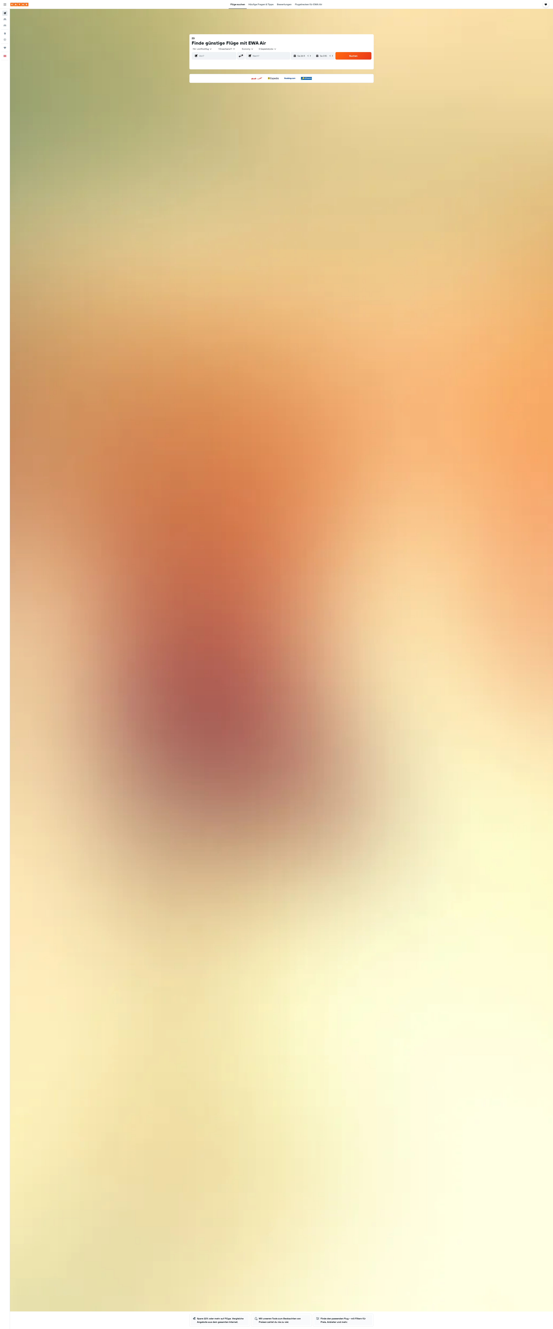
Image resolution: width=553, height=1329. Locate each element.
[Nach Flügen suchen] (5, 13)
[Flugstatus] (5, 39)
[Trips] (5, 48)
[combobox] (202, 48)
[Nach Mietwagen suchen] (5, 25)
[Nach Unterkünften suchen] (5, 19)
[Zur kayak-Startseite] (19, 4)
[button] (5, 4)
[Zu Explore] (5, 33)
